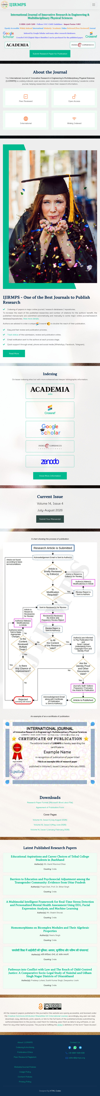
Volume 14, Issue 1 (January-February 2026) (50, 829)
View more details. (31, 318)
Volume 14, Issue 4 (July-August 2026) (50, 820)
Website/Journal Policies (25, 1067)
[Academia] (17, 45)
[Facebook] (69, 1047)
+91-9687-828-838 (76, 1053)
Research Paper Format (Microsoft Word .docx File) (50, 802)
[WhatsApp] (75, 1047)
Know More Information (50, 476)
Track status (12, 334)
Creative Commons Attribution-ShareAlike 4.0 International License (38, 1016)
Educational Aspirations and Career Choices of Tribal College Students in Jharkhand (50, 858)
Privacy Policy (25, 1081)
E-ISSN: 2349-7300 (27, 24)
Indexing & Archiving (25, 1047)
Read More (14, 353)
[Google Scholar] (50, 429)
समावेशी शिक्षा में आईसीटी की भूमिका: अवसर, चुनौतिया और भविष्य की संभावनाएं (50, 950)
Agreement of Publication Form (50, 807)
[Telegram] (80, 1047)
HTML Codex (55, 1091)
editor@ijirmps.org (76, 1058)
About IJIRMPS (25, 1042)
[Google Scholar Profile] (8, 34)
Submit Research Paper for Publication (50, 53)
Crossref (91, 36)
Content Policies (25, 1076)
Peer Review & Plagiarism (25, 1057)
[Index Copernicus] (82, 45)
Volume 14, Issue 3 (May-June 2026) (50, 824)
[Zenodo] (50, 461)
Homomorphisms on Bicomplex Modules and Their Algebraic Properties (50, 929)
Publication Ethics (25, 1052)
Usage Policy (25, 1072)
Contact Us (75, 1042)
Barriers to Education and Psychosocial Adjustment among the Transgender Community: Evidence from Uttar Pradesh (50, 881)
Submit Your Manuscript (50, 519)
